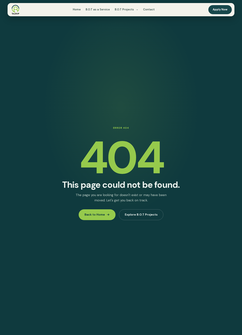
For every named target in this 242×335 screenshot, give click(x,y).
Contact (149, 9)
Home (77, 9)
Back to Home (95, 215)
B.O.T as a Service (98, 9)
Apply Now (220, 9)
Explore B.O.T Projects (141, 215)
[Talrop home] (15, 9)
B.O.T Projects (124, 9)
